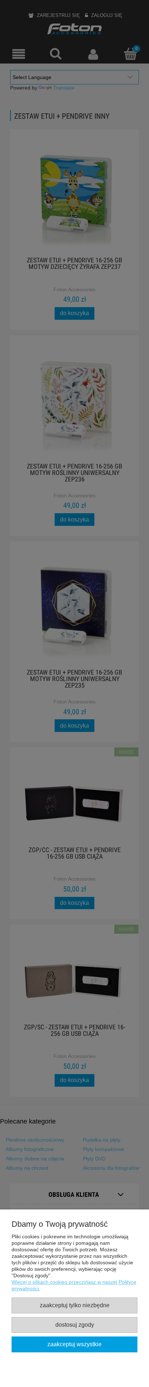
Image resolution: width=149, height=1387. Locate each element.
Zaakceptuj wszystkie (74, 1344)
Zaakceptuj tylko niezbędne (75, 1305)
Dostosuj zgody (74, 1324)
